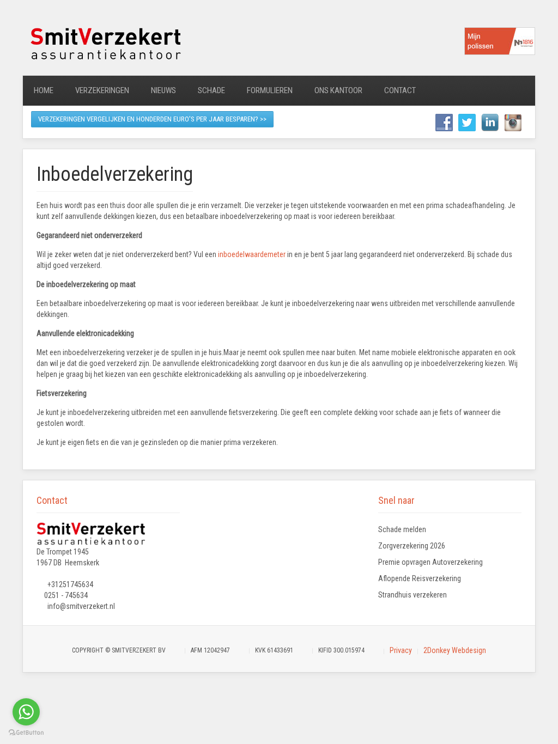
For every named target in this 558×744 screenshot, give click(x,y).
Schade (211, 90)
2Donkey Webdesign (454, 650)
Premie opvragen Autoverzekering (430, 562)
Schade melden (402, 529)
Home (43, 90)
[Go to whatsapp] (26, 711)
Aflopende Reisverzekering (419, 578)
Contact (400, 90)
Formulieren (270, 90)
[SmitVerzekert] (104, 42)
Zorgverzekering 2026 (411, 545)
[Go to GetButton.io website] (26, 732)
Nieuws (163, 90)
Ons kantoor (338, 90)
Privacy (401, 650)
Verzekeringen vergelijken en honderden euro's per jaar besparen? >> (152, 119)
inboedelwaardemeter (252, 254)
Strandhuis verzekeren (412, 594)
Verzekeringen (102, 90)
